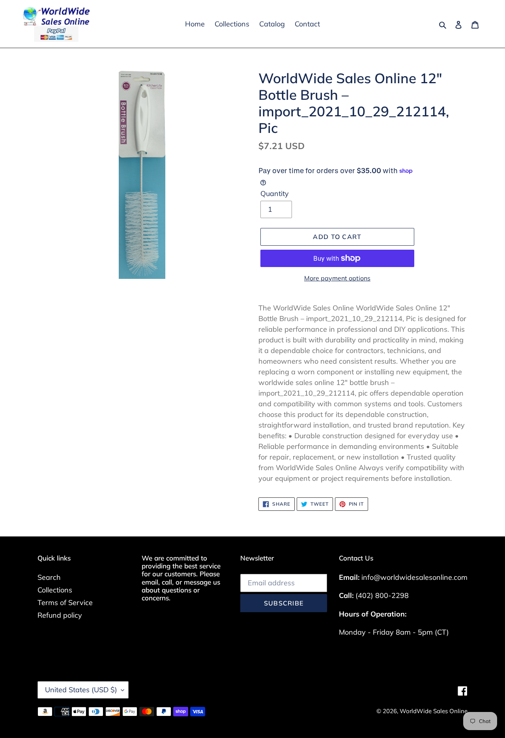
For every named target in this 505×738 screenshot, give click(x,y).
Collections (54, 589)
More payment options (337, 278)
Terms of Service (65, 602)
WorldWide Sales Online (434, 711)
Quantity (274, 193)
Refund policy (59, 615)
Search (49, 577)
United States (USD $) (81, 689)
